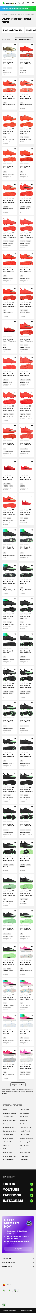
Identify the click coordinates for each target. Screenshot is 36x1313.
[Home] (9, 3)
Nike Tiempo (24, 1124)
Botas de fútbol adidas (24, 1135)
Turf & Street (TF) (25, 1152)
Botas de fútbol (24, 1109)
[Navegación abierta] (32, 3)
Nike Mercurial (14, 14)
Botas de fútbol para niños (9, 1156)
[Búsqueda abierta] (19, 3)
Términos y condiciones (9, 1310)
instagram (13, 1201)
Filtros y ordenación (22, 39)
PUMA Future (24, 1156)
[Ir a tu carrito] (28, 3)
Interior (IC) (6, 1145)
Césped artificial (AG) (9, 1113)
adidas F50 (23, 1120)
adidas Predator (8, 1117)
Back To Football (25, 1131)
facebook (12, 1195)
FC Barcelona (7, 1149)
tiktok (9, 1184)
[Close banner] (34, 9)
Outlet (21, 1149)
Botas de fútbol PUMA (7, 1153)
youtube (11, 1190)
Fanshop (5, 1124)
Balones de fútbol (8, 1127)
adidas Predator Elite (26, 1138)
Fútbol (5, 1109)
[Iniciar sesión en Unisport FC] (23, 3)
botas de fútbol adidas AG (7, 1142)
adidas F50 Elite (8, 1134)
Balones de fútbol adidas (8, 1160)
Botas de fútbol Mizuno (7, 1138)
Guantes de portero (26, 1142)
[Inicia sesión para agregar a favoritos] (15, 45)
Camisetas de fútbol (26, 1127)
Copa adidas (24, 1159)
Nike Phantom (24, 1117)
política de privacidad (26, 1310)
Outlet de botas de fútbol (8, 1131)
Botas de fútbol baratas (24, 1145)
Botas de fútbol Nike (9, 1120)
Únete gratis (18, 1248)
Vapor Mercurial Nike (27, 14)
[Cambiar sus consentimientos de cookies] (4, 1305)
